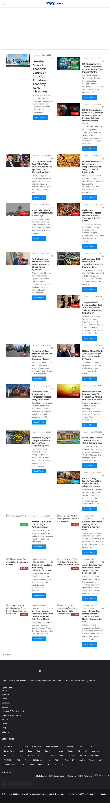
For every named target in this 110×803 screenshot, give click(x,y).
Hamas (60, 751)
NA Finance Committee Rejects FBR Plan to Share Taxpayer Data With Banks (91, 215)
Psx (66, 760)
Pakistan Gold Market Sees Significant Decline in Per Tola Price (92, 525)
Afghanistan (8, 746)
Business (6, 703)
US (62, 765)
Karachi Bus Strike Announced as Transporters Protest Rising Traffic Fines (41, 395)
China (80, 746)
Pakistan (5, 694)
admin (37, 55)
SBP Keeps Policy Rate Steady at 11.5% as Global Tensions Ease (92, 440)
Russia (91, 760)
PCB (18, 760)
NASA (62, 756)
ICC (78, 751)
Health (5, 719)
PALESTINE (8, 760)
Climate (5, 723)
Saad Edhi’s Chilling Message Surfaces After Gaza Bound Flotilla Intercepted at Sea (92, 616)
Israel (21, 756)
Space (31, 765)
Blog (4, 728)
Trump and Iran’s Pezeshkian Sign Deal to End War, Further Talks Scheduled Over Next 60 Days (92, 307)
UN (55, 765)
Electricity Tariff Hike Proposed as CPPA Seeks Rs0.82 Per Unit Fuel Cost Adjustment (92, 395)
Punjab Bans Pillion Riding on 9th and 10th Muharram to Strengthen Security (42, 355)
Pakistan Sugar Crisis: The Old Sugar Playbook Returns (41, 524)
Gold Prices (49, 751)
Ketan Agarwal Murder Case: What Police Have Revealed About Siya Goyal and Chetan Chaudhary (42, 166)
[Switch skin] (106, 5)
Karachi (31, 756)
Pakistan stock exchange (89, 756)
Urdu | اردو (6, 732)
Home (4, 690)
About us (103, 794)
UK (48, 765)
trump (40, 765)
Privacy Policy (92, 794)
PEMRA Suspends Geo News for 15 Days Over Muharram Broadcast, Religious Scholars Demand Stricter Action (92, 117)
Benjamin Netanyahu (53, 746)
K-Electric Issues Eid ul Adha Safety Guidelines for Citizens (42, 568)
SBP (100, 760)
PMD (27, 760)
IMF (86, 751)
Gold (38, 751)
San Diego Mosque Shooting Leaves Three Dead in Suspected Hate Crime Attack (42, 615)
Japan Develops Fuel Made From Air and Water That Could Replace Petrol (92, 569)
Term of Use (80, 794)
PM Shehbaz (38, 760)
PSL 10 (58, 760)
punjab (82, 760)
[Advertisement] (55, 27)
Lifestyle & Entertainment (13, 711)
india (6, 756)
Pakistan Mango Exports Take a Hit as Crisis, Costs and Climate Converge (92, 482)
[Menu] (3, 5)
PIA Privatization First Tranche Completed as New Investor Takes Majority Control (92, 68)
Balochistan (36, 746)
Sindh (22, 765)
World (4, 699)
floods (21, 751)
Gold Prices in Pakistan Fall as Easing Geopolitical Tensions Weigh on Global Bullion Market (92, 166)
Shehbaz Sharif (9, 765)
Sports (5, 707)
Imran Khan (96, 751)
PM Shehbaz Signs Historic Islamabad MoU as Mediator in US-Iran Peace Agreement (40, 264)
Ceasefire (69, 746)
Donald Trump (9, 751)
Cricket (89, 746)
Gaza (30, 751)
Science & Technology (11, 715)
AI (18, 746)
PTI (73, 760)
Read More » (40, 117)
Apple (25, 746)
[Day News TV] (55, 3)
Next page (6, 654)
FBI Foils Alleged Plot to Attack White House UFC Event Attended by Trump (92, 355)
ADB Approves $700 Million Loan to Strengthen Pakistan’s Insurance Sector (92, 263)
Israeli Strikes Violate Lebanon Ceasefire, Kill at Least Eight (42, 213)
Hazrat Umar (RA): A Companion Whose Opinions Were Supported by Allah (41, 441)
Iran (13, 756)
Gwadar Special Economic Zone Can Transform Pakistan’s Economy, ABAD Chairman (40, 76)
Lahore (52, 756)
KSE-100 (41, 756)
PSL (49, 760)
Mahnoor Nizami (90, 516)
